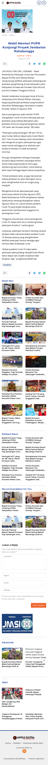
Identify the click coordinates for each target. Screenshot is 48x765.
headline (7, 265)
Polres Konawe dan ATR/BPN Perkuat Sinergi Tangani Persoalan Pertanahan (35, 300)
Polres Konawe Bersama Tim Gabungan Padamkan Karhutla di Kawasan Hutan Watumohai (35, 372)
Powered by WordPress (14, 759)
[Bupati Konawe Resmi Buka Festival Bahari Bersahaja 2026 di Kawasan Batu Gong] (35, 313)
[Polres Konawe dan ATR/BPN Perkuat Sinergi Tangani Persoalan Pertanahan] (35, 289)
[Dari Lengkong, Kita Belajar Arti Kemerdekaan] (12, 693)
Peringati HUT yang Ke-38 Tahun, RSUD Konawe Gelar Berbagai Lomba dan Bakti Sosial (11, 348)
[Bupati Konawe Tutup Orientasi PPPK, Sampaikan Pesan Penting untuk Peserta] (12, 289)
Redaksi (17, 743)
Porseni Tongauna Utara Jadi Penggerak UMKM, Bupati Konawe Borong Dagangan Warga (35, 664)
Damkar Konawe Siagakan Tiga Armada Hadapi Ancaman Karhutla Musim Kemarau (12, 372)
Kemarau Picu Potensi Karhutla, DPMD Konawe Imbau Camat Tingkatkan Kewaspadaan (12, 396)
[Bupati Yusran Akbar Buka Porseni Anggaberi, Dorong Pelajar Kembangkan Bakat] (12, 410)
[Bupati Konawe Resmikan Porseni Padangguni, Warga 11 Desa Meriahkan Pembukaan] (35, 410)
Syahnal (20, 56)
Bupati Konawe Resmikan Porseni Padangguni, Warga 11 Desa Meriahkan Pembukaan (35, 420)
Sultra (28, 56)
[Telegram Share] (39, 64)
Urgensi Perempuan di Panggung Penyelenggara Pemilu (12, 716)
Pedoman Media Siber (33, 743)
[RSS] (24, 751)
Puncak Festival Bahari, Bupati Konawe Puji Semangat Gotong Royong (12, 324)
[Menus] (3, 3)
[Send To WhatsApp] (44, 64)
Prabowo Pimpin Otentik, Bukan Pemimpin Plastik (33, 692)
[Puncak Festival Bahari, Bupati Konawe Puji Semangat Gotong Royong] (12, 313)
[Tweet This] (34, 64)
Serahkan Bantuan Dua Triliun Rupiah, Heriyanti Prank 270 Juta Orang (34, 716)
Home (8, 743)
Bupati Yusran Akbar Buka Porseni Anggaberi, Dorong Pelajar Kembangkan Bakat (11, 420)
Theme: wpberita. (36, 759)
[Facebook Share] (29, 64)
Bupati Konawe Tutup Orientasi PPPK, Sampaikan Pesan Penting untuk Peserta (12, 300)
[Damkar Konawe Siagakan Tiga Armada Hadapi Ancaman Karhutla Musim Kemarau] (12, 361)
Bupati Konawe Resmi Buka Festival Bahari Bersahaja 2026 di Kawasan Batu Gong (35, 324)
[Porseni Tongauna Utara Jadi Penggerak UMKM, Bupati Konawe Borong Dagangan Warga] (35, 654)
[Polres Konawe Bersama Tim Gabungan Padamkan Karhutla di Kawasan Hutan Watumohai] (35, 362)
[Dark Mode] (39, 3)
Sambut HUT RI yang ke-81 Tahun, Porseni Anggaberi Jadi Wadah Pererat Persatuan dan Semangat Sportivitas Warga (35, 396)
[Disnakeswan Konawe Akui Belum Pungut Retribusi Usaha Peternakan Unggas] (35, 338)
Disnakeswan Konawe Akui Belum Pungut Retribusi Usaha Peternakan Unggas (35, 348)
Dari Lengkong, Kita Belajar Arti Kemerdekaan (11, 704)
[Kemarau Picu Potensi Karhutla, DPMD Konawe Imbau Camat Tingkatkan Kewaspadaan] (12, 385)
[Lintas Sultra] (13, 2)
